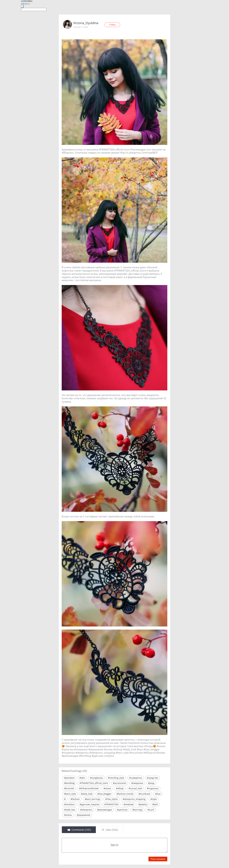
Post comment (158, 859)
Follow (112, 24)
